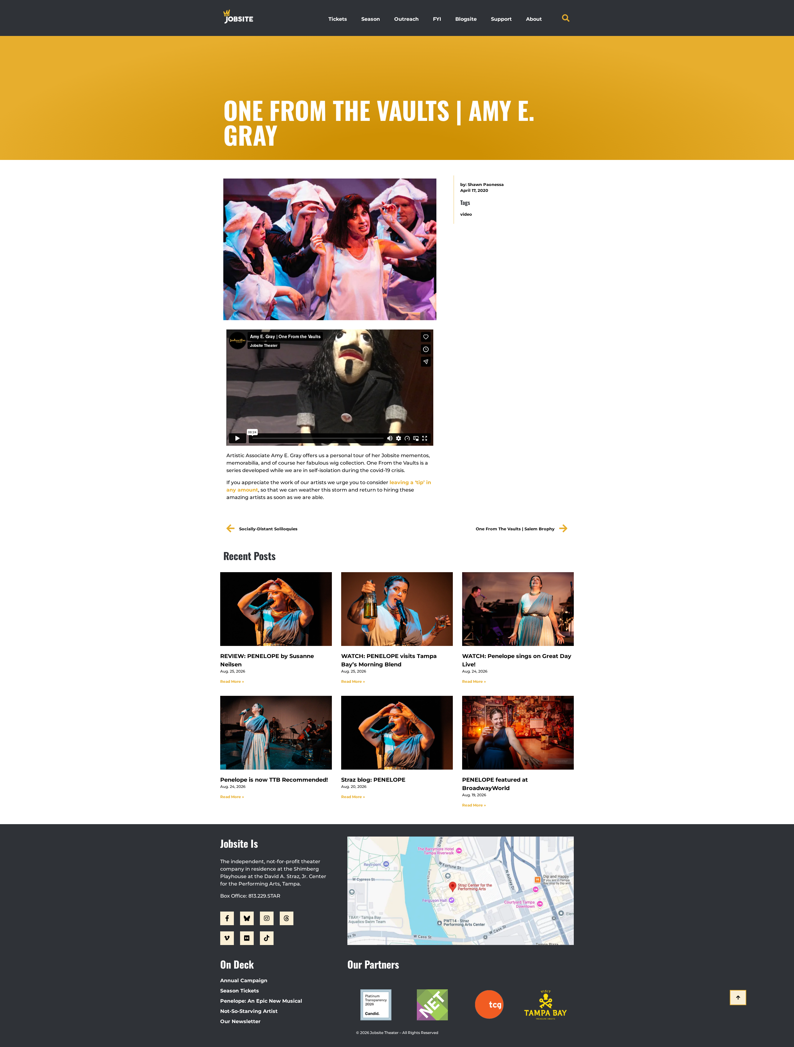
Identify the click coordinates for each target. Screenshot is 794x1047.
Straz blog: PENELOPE (373, 779)
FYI (437, 19)
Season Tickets (239, 991)
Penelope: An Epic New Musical (261, 1001)
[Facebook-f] (227, 918)
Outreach (406, 19)
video (466, 214)
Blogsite (466, 19)
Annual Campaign (243, 980)
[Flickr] (247, 938)
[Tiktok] (267, 938)
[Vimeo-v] (227, 938)
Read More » (232, 681)
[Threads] (286, 918)
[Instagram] (267, 918)
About (534, 19)
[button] (566, 18)
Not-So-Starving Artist (249, 1011)
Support (501, 19)
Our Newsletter (240, 1021)
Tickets (337, 19)
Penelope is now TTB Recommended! (274, 779)
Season (370, 19)
